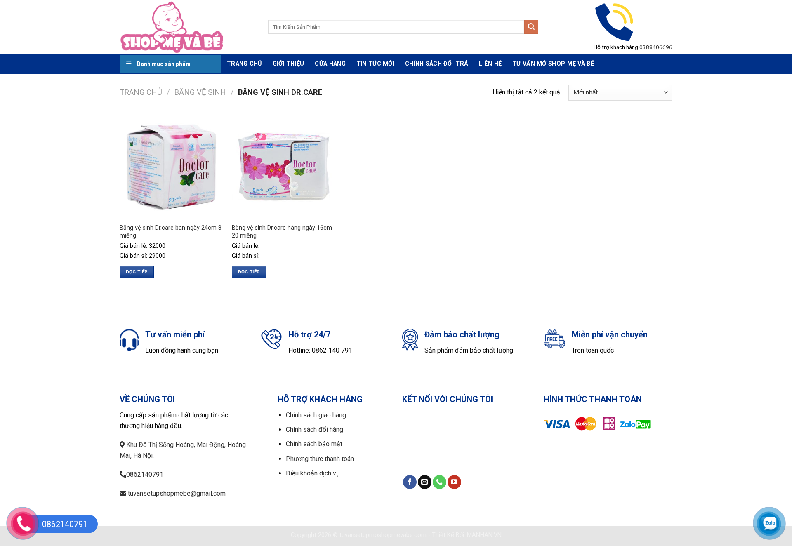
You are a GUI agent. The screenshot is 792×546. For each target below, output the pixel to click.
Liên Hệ (490, 63)
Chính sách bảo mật (314, 444)
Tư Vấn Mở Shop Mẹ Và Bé (553, 63)
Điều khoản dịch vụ (313, 473)
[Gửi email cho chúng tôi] (424, 482)
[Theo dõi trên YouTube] (454, 482)
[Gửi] (531, 27)
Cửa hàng (330, 63)
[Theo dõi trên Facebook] (410, 482)
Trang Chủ (244, 63)
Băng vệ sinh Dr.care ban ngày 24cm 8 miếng (171, 231)
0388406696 (655, 47)
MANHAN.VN (484, 535)
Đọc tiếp (137, 272)
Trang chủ (141, 92)
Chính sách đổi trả (436, 63)
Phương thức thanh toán (320, 459)
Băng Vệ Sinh (200, 92)
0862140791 (144, 474)
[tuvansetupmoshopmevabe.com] (188, 27)
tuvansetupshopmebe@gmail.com (176, 493)
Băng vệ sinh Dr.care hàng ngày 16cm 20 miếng (282, 231)
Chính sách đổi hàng (314, 429)
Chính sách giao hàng (316, 415)
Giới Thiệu (288, 63)
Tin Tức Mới (375, 63)
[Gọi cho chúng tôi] (439, 482)
